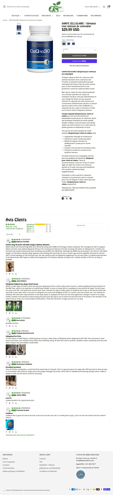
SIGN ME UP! (34, 253)
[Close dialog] (98, 221)
